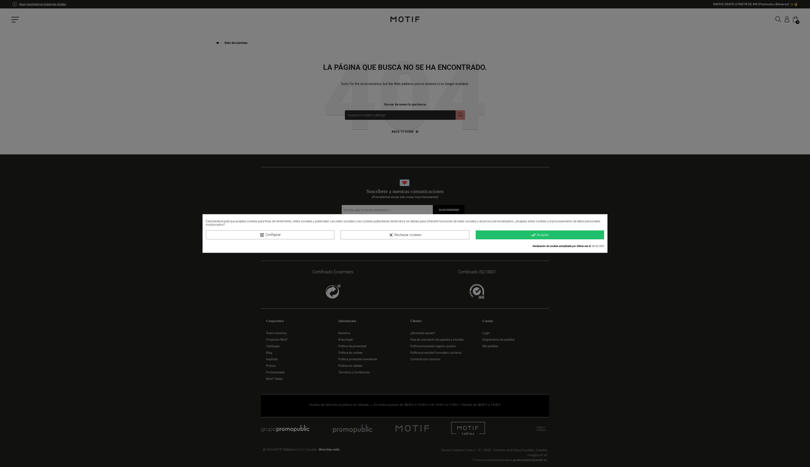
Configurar (270, 235)
